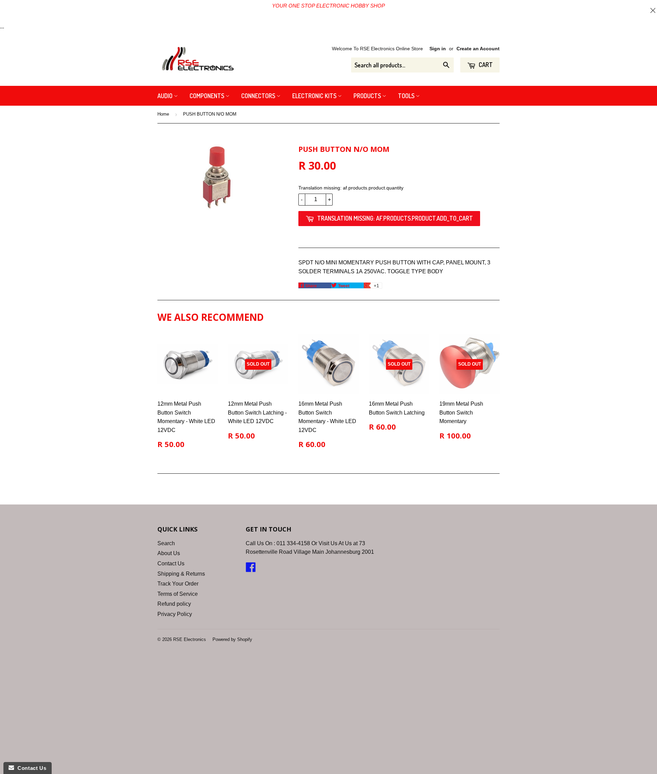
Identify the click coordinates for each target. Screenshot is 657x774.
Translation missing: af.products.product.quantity (350, 188)
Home (163, 114)
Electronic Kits (315, 96)
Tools (407, 96)
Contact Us (170, 563)
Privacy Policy (174, 614)
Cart (485, 64)
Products (367, 96)
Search (166, 543)
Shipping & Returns (181, 574)
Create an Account (478, 48)
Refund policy (174, 604)
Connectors (258, 96)
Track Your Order (177, 584)
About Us (168, 553)
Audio (165, 96)
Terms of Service (177, 594)
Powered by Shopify (232, 639)
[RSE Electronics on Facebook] (251, 569)
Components (208, 96)
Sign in (437, 48)
